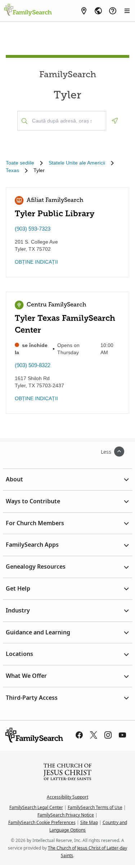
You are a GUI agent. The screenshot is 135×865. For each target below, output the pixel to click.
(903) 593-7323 (32, 229)
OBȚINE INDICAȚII (36, 262)
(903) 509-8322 (32, 365)
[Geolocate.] (115, 121)
